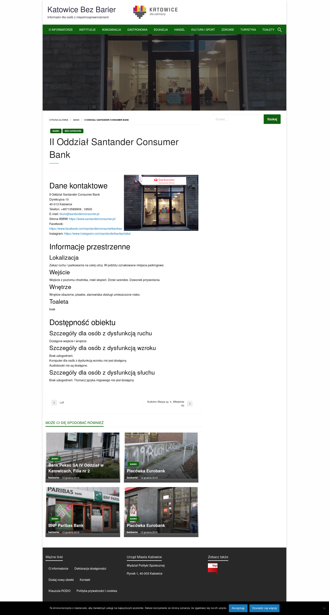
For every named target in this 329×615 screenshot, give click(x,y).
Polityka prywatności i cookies (97, 591)
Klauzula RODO (59, 591)
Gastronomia (137, 29)
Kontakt (85, 579)
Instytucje (87, 29)
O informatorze (61, 29)
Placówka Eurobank (146, 471)
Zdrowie (227, 29)
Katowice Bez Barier (81, 8)
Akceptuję (238, 608)
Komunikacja (111, 29)
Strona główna (58, 119)
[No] (324, 608)
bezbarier (54, 477)
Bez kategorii (73, 130)
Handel (179, 29)
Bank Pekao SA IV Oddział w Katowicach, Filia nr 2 (76, 467)
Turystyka (248, 29)
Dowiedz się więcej (264, 608)
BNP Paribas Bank (66, 525)
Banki (76, 119)
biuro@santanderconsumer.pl (79, 214)
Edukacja (161, 29)
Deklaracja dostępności (90, 568)
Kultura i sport (203, 29)
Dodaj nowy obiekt (61, 579)
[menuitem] (61, 29)
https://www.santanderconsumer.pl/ (92, 219)
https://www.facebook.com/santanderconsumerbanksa (85, 228)
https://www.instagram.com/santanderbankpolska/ (97, 233)
